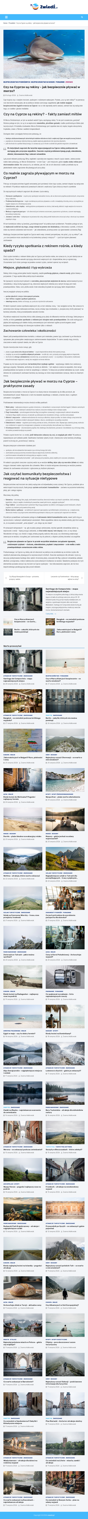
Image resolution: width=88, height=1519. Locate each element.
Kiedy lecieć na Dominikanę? (58, 1034)
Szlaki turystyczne (54, 873)
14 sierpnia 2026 (11, 1192)
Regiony (54, 755)
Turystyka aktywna (64, 1147)
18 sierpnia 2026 (11, 1037)
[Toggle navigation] (6, 17)
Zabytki (49, 715)
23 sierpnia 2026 (11, 839)
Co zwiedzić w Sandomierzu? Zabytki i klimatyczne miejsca (20, 1422)
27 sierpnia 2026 (54, 684)
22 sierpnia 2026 (11, 879)
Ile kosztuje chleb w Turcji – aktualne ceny (22, 1305)
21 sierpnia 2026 (11, 920)
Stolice (13, 1339)
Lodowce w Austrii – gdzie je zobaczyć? (63, 1071)
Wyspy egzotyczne (59, 1339)
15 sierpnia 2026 (11, 1153)
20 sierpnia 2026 (11, 960)
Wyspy (48, 794)
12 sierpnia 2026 (54, 1231)
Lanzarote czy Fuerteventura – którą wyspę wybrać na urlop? (65, 578)
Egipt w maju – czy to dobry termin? (19, 1034)
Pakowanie (50, 991)
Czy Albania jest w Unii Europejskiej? (62, 1305)
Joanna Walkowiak (25, 95)
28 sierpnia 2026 (11, 684)
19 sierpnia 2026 (11, 999)
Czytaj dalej (50, 614)
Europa (6, 755)
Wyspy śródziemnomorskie (62, 794)
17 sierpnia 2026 (11, 1076)
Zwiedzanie (28, 676)
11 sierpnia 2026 (53, 1271)
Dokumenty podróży (54, 912)
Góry (48, 755)
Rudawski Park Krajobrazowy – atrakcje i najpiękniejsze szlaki (21, 1227)
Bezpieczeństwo (52, 676)
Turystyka (50, 1147)
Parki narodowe (9, 952)
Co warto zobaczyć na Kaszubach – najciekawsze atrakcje (18, 1501)
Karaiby (49, 1031)
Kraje (12, 755)
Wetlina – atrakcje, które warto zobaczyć (21, 876)
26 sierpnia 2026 (54, 723)
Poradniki (60, 82)
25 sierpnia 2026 (11, 763)
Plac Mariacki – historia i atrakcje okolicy (64, 1421)
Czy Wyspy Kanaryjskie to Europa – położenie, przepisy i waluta (24, 578)
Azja (5, 794)
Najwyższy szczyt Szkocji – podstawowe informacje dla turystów (64, 1383)
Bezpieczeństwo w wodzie (43, 82)
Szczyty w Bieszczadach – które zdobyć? (64, 1150)
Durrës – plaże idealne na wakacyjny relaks (22, 836)
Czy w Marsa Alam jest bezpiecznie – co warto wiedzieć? (24, 621)
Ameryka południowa (11, 1031)
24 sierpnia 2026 (11, 802)
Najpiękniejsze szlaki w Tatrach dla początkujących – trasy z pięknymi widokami (61, 878)
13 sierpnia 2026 (54, 1192)
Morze (6, 833)
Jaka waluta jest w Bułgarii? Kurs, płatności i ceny (69, 631)
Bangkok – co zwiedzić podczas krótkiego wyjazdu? (70, 620)
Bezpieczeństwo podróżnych (16, 82)
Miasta (6, 1339)
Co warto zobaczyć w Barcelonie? (18, 1382)
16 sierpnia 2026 (11, 1115)
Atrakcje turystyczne (13, 676)
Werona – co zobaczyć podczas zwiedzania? (22, 1150)
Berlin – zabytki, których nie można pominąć (26, 631)
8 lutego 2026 (10, 95)
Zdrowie (69, 82)
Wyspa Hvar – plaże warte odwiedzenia (63, 797)
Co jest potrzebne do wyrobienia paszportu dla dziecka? (60, 916)
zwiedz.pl (51, 1515)
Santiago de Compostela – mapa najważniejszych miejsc (17, 680)
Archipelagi (8, 1184)
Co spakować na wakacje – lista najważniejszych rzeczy (59, 995)
